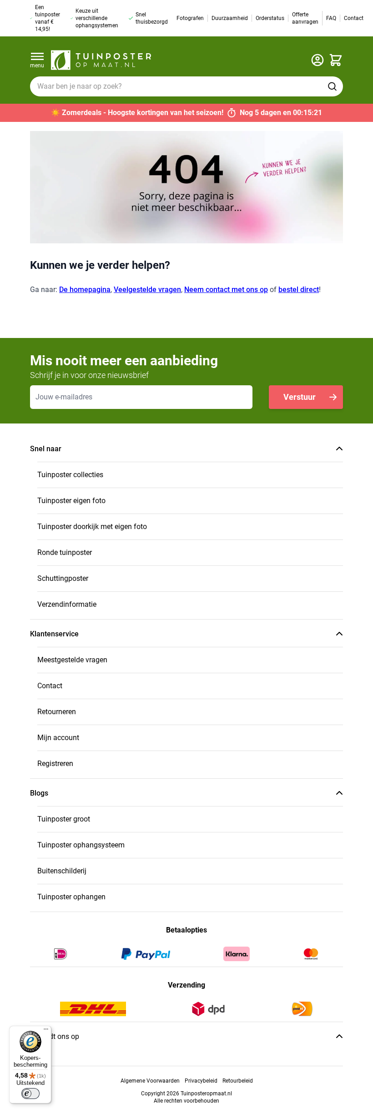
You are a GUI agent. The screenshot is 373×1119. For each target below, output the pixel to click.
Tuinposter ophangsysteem (81, 845)
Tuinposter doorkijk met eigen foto (92, 526)
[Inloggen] (317, 60)
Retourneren (56, 711)
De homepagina (85, 289)
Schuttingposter (62, 578)
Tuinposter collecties (70, 474)
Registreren (55, 763)
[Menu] (45, 1031)
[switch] (30, 1093)
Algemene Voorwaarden (150, 1081)
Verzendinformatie (66, 604)
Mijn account (58, 737)
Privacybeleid (201, 1081)
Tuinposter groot (63, 819)
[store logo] (101, 60)
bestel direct (298, 289)
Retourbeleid (237, 1081)
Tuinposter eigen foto (71, 500)
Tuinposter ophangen (71, 896)
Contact (49, 685)
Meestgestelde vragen (72, 659)
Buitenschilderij (61, 871)
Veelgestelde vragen (147, 289)
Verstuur (299, 397)
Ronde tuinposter (64, 552)
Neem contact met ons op (226, 289)
